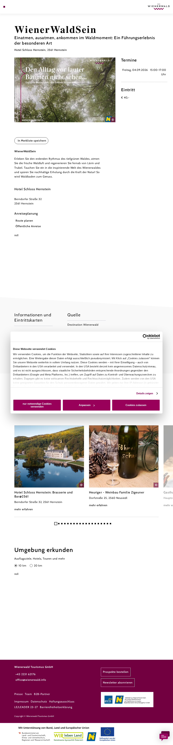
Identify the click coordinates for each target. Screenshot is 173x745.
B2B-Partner (42, 694)
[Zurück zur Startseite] (159, 7)
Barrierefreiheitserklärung (56, 707)
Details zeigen (144, 393)
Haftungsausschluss (62, 701)
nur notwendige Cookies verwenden (37, 405)
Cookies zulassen (136, 405)
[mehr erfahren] (49, 468)
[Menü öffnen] (4, 7)
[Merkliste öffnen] (15, 7)
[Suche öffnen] (18, 7)
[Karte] (11, 7)
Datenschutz (39, 701)
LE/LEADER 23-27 (26, 707)
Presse (18, 694)
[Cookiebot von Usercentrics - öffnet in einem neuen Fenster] (145, 336)
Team (28, 694)
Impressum (21, 701)
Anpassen (85, 405)
